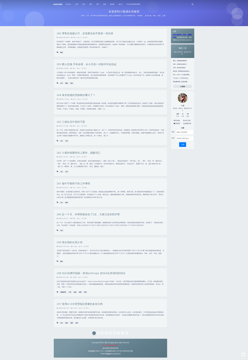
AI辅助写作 (63, 292)
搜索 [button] (183, 86)
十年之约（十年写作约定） (181, 78)
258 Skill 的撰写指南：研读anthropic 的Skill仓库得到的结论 (91, 273)
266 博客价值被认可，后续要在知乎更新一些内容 (85, 33)
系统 (66, 83)
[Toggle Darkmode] (243, 355)
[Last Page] (126, 333)
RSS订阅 (187, 120)
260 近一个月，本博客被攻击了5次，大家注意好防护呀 (88, 214)
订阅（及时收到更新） (179, 68)
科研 (80, 292)
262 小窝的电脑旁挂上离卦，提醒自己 (78, 152)
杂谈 (61, 52)
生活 (86, 99)
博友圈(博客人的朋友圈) (180, 82)
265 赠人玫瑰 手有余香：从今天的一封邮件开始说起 (87, 64)
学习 (86, 37)
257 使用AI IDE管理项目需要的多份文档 (80, 304)
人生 (61, 141)
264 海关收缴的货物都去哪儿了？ (76, 95)
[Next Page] (122, 333)
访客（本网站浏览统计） (180, 64)
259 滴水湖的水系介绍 (69, 242)
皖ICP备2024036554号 (110, 348)
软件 (72, 83)
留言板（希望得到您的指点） (182, 71)
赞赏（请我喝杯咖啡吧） (180, 61)
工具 (61, 83)
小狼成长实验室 (57, 4)
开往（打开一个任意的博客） (182, 75)
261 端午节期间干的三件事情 (73, 183)
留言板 (177, 123)
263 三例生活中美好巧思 (71, 121)
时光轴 (177, 120)
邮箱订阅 (188, 123)
